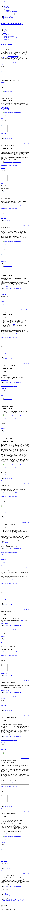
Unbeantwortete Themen (8, 17)
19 (1, 870)
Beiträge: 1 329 (4, 673)
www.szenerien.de (5, 108)
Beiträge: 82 (3, 301)
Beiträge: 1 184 (4, 861)
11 (1, 520)
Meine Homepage (4, 286)
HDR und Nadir (6, 44)
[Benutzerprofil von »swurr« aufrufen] (4, 131)
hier (14, 324)
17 (1, 755)
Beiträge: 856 (3, 218)
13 (1, 607)
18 (1, 808)
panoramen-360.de (5, 690)
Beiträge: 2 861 (4, 82)
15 (1, 678)
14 (1, 642)
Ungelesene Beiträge (7, 16)
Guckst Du (22, 620)
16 (1, 712)
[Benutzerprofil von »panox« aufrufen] (4, 78)
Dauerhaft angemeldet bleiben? (9, 909)
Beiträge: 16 (3, 474)
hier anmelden (23, 59)
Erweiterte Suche (7, 20)
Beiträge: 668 (3, 705)
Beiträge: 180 (3, 261)
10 (1, 480)
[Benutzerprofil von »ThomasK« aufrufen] (6, 858)
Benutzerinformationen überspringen (9, 62)
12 (1, 565)
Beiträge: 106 (3, 133)
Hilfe (9, 52)
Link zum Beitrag (25, 96)
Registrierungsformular (13, 56)
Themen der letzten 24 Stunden (10, 18)
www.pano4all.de (5, 107)
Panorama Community (12, 23)
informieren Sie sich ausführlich (10, 57)
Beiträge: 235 (3, 183)
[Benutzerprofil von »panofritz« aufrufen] (3, 258)
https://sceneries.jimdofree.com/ (8, 109)
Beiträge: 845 (3, 428)
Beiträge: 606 (3, 749)
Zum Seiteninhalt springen (6, 1)
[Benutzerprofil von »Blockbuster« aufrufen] (4, 670)
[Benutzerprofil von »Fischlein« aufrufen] (4, 181)
